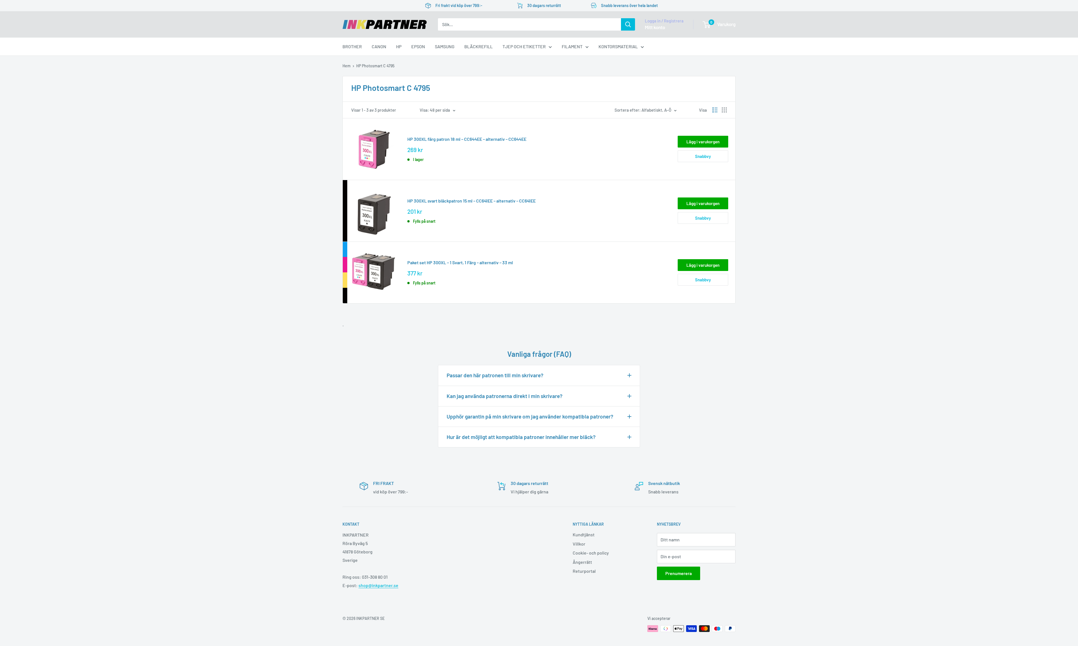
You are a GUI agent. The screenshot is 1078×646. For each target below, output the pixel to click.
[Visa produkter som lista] (715, 109)
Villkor (579, 543)
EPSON (418, 46)
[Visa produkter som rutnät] (724, 109)
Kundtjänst (584, 534)
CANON (379, 46)
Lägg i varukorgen (703, 141)
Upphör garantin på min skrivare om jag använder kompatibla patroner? (530, 416)
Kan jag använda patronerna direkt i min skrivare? (505, 396)
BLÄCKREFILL (478, 46)
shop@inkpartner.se (378, 585)
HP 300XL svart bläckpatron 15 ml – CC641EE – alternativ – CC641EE (471, 200)
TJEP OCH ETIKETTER (524, 46)
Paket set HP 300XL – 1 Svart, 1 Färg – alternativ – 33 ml (460, 262)
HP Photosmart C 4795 (375, 65)
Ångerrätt (582, 562)
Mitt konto (655, 27)
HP (398, 46)
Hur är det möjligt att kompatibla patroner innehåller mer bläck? (521, 437)
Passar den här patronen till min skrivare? (495, 375)
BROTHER (352, 46)
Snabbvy (703, 156)
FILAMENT (572, 46)
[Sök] (628, 24)
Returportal (584, 571)
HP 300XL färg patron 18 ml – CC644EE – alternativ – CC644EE (466, 139)
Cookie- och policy (591, 552)
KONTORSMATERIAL (618, 46)
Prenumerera (678, 573)
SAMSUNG (445, 46)
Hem (346, 65)
